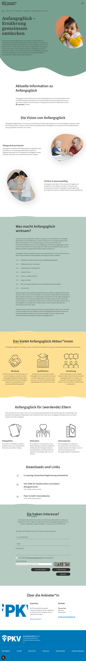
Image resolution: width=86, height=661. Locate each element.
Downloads (21, 104)
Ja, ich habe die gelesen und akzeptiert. (36, 558)
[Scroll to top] (82, 657)
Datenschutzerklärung (33, 558)
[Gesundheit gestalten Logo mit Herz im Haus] (9, 3)
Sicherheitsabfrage (21, 561)
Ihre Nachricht (20, 548)
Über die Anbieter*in (36, 619)
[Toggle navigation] (82, 3)
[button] (3, 657)
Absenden (63, 574)
